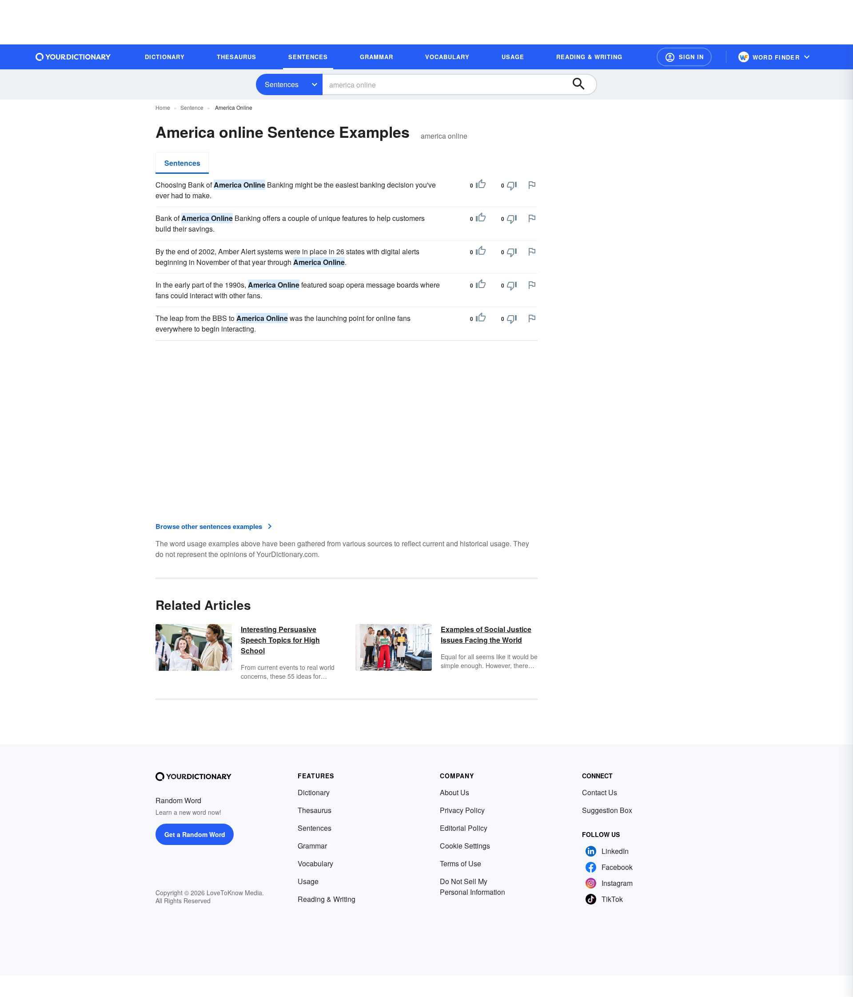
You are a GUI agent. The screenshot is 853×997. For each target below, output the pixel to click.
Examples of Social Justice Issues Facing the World (486, 634)
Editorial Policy (463, 828)
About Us (454, 792)
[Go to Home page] (73, 57)
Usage (308, 881)
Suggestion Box (607, 810)
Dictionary (314, 792)
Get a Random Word (194, 834)
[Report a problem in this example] (531, 185)
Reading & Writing (326, 899)
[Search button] (583, 84)
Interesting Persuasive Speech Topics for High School (280, 640)
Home (162, 107)
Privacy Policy (462, 810)
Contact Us (599, 792)
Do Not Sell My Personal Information (472, 886)
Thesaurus (314, 810)
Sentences (282, 84)
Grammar (312, 846)
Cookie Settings (465, 846)
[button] (684, 57)
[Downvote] (511, 185)
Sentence (191, 107)
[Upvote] (480, 185)
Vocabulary (315, 863)
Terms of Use (460, 863)
